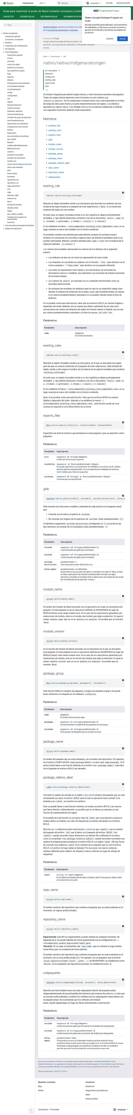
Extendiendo (28, 3)
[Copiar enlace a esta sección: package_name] (65, 741)
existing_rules (54, 130)
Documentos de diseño (74, 17)
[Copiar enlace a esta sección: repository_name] (67, 919)
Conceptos (8, 17)
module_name (54, 144)
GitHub (109, 3)
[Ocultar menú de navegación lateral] (31, 1110)
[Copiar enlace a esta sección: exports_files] (62, 415)
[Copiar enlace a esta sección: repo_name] (60, 890)
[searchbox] (17, 25)
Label (49, 787)
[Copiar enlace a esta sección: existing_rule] (62, 186)
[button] (17, 33)
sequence (61, 457)
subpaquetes (54, 177)
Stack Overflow (92, 1099)
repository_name (56, 172)
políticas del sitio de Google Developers (63, 1067)
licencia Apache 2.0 (93, 1064)
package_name (55, 158)
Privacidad (55, 1110)
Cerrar (109, 39)
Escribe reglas (27, 17)
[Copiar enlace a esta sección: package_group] (66, 673)
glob (50, 139)
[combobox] (69, 3)
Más (41, 3)
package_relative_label (59, 163)
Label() (89, 829)
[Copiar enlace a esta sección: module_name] (64, 589)
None (48, 425)
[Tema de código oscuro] (123, 192)
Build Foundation (50, 27)
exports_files (54, 135)
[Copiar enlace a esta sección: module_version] (66, 631)
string (73, 457)
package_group (55, 153)
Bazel (45, 57)
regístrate (74, 30)
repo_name (53, 167)
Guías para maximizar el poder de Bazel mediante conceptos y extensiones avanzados (52, 11)
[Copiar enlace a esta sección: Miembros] (59, 119)
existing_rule (54, 125)
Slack (88, 1095)
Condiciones (43, 1110)
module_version (55, 149)
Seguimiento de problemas (97, 1090)
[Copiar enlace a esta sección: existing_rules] (64, 345)
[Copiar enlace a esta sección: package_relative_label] (75, 777)
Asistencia (90, 1086)
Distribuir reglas (49, 17)
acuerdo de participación (58, 30)
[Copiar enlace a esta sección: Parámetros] (59, 320)
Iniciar (122, 39)
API (65, 57)
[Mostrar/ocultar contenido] (59, 70)
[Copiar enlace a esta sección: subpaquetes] (62, 973)
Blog (40, 1086)
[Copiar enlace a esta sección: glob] (51, 489)
